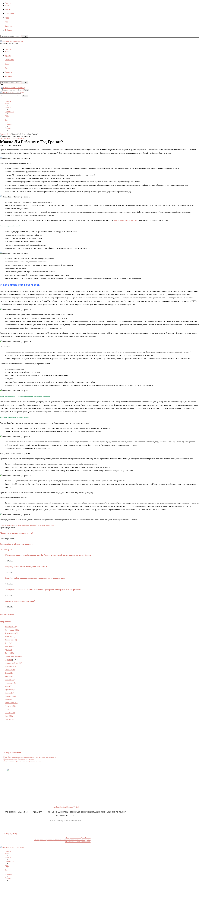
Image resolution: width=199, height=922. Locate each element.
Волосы (10, 636)
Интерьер (10, 666)
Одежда (9, 693)
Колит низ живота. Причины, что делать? (19, 759)
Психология (11, 703)
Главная (8, 3)
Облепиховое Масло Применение (78, 842)
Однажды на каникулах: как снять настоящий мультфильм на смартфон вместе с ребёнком (43, 590)
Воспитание (11, 640)
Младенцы (10, 683)
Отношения (9, 13)
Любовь (9, 676)
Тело (9, 716)
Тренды (9, 719)
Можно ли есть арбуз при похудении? (20, 601)
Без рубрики (12, 630)
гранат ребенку (5, 525)
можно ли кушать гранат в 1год (21, 525)
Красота (8, 9)
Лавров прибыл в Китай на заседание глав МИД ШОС (27, 567)
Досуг (9, 653)
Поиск (25, 36)
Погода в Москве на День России (78, 838)
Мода (7, 5)
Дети (7, 18)
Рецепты (10, 706)
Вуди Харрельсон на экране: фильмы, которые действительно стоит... (29, 757)
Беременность (11, 633)
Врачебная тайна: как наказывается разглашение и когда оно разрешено (35, 578)
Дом (6, 22)
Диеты (9, 646)
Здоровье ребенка (13, 663)
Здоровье (8, 26)
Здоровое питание (13, 656)
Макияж (10, 680)
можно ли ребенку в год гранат (43, 525)
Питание (10, 699)
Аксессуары (11, 627)
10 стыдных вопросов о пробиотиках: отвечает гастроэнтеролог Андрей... (62, 840)
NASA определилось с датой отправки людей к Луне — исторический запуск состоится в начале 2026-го (48, 555)
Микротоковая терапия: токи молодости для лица (22, 761)
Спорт (9, 709)
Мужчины (10, 689)
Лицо (9, 673)
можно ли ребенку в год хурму (126, 220)
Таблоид (8, 30)
